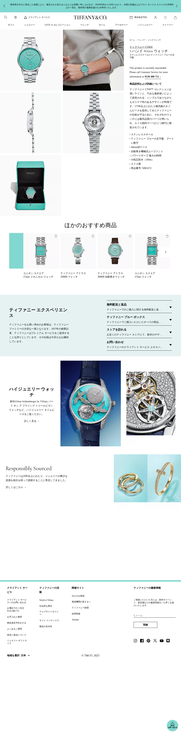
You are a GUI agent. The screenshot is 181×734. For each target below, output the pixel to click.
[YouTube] (162, 641)
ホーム (132, 40)
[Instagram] (136, 641)
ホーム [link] (102, 25)
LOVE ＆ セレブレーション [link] (58, 25)
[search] (5, 17)
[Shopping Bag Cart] (175, 17)
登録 (145, 624)
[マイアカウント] (155, 17)
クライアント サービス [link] (39, 17)
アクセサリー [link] (121, 25)
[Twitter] (156, 641)
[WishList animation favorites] (165, 17)
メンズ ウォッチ (154, 40)
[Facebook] (143, 641)
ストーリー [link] (167, 25)
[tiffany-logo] (90, 17)
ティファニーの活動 (49, 590)
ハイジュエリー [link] (145, 25)
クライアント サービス (17, 590)
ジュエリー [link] (29, 25)
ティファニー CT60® (141, 47)
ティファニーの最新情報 (147, 588)
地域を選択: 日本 (17, 655)
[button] (5, 17)
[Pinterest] (149, 641)
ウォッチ (141, 40)
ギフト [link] (11, 25)
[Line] (169, 641)
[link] (15, 17)
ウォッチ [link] (84, 25)
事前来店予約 (140, 17)
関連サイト (78, 588)
